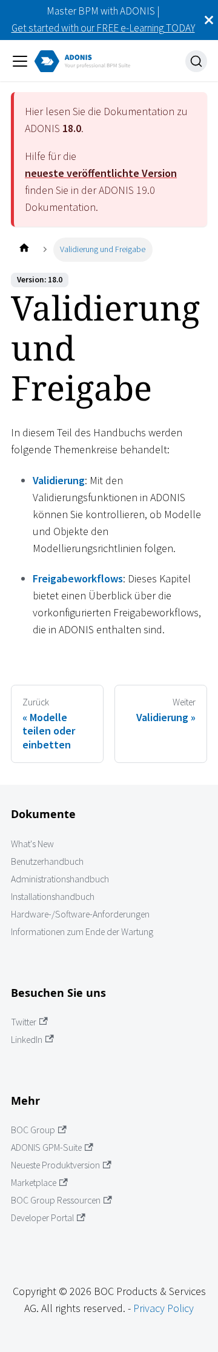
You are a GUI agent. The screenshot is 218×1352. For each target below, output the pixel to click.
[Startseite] (24, 249)
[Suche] (196, 61)
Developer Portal (42, 1218)
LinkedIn (26, 1039)
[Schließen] (209, 20)
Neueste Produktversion (55, 1165)
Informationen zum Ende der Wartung (82, 931)
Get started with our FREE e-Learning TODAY (103, 28)
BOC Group (33, 1130)
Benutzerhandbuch (47, 861)
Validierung (59, 480)
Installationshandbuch (52, 896)
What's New (32, 844)
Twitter (23, 1022)
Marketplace (33, 1182)
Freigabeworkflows (78, 578)
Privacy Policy (163, 1308)
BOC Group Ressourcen (56, 1200)
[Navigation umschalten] (20, 61)
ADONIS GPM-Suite (46, 1147)
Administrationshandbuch (60, 879)
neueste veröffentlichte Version (101, 173)
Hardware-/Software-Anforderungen (80, 914)
